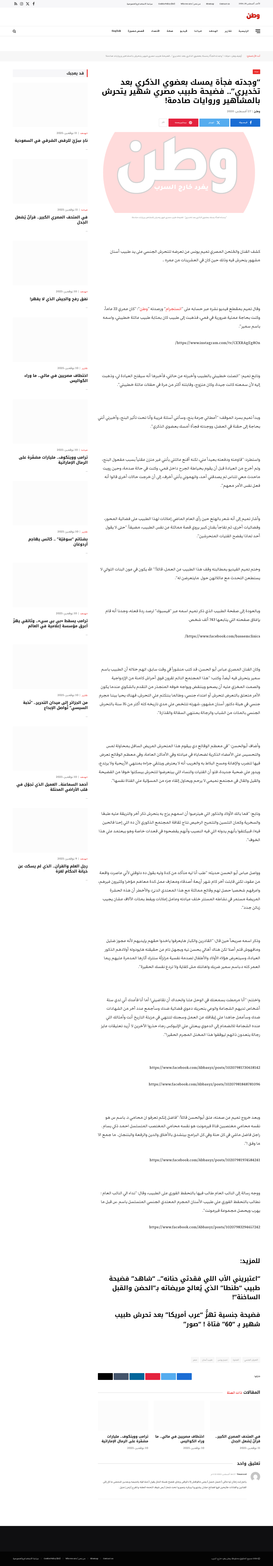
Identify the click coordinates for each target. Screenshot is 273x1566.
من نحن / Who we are (190, 4)
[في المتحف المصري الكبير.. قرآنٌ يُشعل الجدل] (235, 1416)
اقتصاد (155, 31)
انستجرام (174, 309)
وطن (257, 111)
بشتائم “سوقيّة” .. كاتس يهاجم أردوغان (58, 542)
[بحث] (15, 31)
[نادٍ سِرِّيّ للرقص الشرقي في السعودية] (50, 105)
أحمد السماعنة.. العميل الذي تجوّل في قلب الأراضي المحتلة (52, 787)
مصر (195, 1360)
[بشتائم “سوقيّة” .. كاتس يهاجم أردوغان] (50, 503)
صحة (170, 31)
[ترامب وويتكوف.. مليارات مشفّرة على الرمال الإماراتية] (123, 1416)
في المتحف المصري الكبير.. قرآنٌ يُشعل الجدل (237, 1439)
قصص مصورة (136, 31)
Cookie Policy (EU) (166, 4)
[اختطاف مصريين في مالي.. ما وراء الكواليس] (179, 1416)
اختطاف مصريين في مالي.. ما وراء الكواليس (179, 1439)
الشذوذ (236, 1360)
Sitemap (210, 4)
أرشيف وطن (237, 56)
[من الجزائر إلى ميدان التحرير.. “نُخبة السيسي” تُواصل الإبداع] (50, 666)
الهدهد (213, 31)
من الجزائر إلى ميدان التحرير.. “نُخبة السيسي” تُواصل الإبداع (55, 705)
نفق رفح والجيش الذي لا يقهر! (59, 298)
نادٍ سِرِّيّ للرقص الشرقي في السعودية (51, 140)
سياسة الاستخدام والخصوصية (140, 4)
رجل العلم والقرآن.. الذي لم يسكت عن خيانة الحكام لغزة (53, 869)
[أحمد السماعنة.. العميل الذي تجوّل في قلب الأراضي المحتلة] (50, 748)
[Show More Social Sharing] (163, 123)
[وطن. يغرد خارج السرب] (253, 17)
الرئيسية (244, 31)
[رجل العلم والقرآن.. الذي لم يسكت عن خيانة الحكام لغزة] (50, 830)
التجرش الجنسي (251, 1360)
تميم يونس (222, 1360)
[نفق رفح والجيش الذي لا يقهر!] (50, 263)
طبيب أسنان (207, 1360)
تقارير (228, 31)
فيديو (183, 31)
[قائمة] (258, 31)
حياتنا (198, 31)
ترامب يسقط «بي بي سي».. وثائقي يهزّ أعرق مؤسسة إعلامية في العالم (50, 623)
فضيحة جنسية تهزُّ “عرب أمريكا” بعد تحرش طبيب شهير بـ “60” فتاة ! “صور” (187, 1319)
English (116, 31)
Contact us (224, 4)
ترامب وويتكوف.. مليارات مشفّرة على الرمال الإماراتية (125, 1439)
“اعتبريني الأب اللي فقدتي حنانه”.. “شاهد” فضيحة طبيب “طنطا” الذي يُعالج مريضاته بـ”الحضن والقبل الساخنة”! (184, 1288)
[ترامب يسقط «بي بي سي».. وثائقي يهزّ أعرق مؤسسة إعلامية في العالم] (50, 585)
